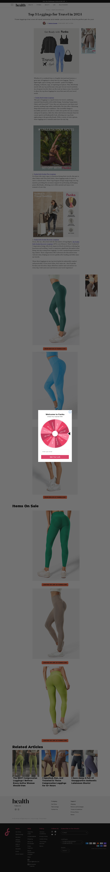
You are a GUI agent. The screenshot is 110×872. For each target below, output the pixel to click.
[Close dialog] (70, 412)
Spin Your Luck (55, 457)
